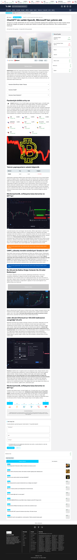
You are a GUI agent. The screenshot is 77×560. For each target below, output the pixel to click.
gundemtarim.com (47, 550)
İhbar (23, 539)
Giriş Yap (18, 447)
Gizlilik (24, 542)
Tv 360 (8, 6)
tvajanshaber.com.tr (61, 537)
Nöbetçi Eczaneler (33, 533)
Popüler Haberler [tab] (22, 461)
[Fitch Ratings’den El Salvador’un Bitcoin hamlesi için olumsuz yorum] (38, 465)
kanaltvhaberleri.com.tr (48, 542)
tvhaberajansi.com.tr (41, 537)
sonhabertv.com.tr (41, 540)
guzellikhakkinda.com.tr (42, 550)
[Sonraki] (1, 3)
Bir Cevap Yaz (11, 421)
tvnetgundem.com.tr (54, 536)
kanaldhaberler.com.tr (61, 542)
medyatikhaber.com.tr (41, 541)
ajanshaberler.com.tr (48, 549)
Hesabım (24, 535)
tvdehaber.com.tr (54, 537)
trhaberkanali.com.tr (61, 538)
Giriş (23, 533)
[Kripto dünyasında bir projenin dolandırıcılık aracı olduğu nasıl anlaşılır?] (38, 483)
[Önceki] (1, 1)
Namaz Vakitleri (33, 546)
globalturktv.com (54, 550)
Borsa (32, 539)
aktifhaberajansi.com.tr (42, 549)
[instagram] (35, 527)
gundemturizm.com (41, 551)
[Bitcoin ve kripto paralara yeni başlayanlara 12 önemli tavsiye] (38, 488)
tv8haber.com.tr (41, 538)
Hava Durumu (33, 545)
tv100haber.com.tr (54, 538)
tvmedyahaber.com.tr (61, 536)
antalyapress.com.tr (48, 551)
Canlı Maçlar (32, 535)
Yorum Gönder (11, 447)
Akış (23, 536)
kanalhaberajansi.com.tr (55, 542)
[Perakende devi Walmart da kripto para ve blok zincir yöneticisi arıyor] (38, 505)
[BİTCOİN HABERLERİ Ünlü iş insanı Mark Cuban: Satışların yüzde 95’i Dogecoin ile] (38, 500)
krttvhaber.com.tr (60, 541)
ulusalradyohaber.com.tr (42, 536)
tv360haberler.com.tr (48, 538)
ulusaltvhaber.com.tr (61, 535)
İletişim (24, 545)
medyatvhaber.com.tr (61, 540)
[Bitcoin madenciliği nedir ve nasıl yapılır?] (38, 494)
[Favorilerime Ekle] (49, 60)
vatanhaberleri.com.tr (55, 535)
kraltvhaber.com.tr (41, 542)
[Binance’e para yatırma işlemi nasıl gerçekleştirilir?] (38, 477)
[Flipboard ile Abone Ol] (17, 60)
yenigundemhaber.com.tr (42, 535)
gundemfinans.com (61, 549)
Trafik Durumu (33, 549)
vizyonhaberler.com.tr (48, 535)
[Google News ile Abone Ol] (10, 60)
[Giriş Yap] (67, 6)
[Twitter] (42, 527)
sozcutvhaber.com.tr (61, 539)
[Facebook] (38, 527)
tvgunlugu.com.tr (47, 537)
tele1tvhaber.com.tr (47, 539)
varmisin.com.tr (60, 550)
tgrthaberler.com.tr (41, 539)
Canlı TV (32, 536)
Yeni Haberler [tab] (54, 461)
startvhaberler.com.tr (54, 539)
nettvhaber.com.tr (54, 540)
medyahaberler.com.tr (55, 541)
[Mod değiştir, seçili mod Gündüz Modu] (70, 10)
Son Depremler (33, 548)
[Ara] (62, 6)
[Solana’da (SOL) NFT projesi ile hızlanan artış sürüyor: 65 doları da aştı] (38, 511)
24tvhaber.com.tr (54, 549)
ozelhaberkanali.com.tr (48, 540)
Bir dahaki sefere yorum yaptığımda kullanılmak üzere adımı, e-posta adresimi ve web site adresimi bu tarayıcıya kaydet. (28, 445)
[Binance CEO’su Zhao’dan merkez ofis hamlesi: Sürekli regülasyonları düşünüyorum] (38, 471)
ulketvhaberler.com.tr (48, 536)
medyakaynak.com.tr (48, 541)
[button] (65, 6)
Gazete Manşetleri (33, 542)
